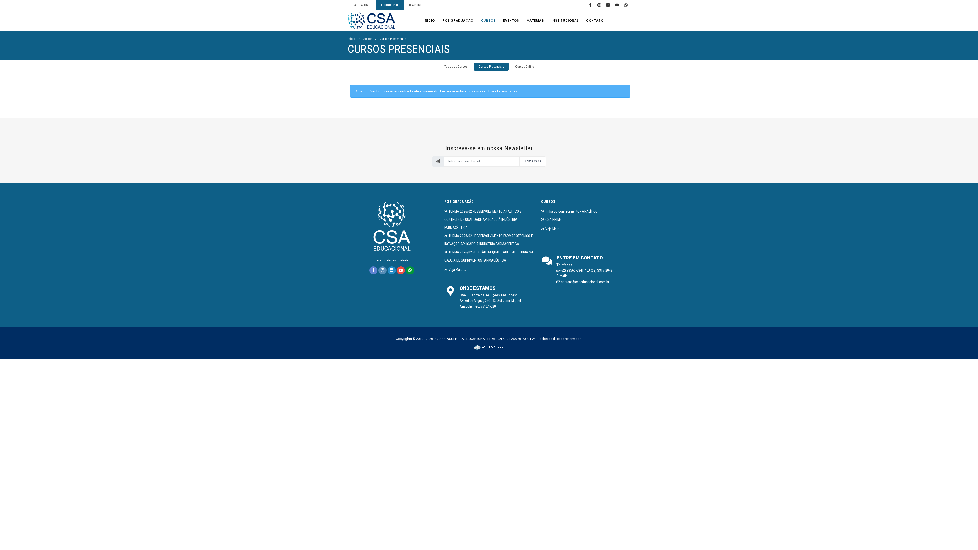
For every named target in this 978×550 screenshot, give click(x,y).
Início (429, 20)
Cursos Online (524, 66)
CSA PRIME (415, 5)
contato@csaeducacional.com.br (585, 282)
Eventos (511, 20)
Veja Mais (456, 270)
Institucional (564, 20)
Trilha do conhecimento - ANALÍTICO (571, 211)
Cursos (488, 20)
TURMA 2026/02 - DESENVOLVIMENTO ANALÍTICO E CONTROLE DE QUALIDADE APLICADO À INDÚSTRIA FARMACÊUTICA (482, 219)
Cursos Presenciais (393, 39)
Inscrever (532, 161)
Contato (594, 20)
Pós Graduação (458, 20)
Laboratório (362, 5)
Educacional (390, 5)
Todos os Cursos (455, 66)
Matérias (535, 20)
